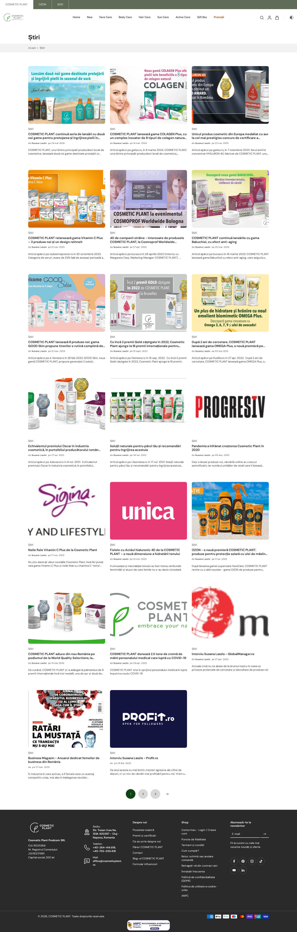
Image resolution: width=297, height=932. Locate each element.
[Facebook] (234, 861)
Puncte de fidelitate (194, 839)
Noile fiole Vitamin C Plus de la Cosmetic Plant (62, 550)
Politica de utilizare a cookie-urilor (199, 888)
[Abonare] (265, 834)
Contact (138, 853)
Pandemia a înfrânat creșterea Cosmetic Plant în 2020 (228, 448)
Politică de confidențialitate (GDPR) (198, 879)
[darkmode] (289, 17)
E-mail (236, 834)
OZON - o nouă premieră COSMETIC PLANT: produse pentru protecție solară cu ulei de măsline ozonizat (229, 552)
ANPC (185, 896)
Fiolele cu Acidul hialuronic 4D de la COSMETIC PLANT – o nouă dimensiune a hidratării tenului (145, 552)
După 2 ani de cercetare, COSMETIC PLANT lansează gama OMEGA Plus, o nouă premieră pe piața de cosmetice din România (227, 344)
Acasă (32, 48)
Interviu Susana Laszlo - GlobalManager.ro (223, 654)
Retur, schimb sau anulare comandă (197, 858)
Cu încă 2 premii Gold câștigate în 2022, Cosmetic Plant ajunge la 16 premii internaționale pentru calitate (147, 344)
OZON (42, 4)
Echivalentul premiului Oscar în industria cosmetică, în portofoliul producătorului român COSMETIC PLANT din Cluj (63, 448)
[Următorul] (167, 794)
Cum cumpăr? (190, 851)
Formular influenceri (145, 864)
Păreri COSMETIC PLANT (148, 847)
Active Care (183, 17)
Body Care (125, 17)
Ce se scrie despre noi (147, 841)
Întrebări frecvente (193, 871)
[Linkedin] (243, 870)
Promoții (219, 17)
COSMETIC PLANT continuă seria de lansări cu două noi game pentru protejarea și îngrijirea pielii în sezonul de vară (66, 136)
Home (76, 17)
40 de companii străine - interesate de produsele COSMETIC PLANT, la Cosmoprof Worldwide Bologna (147, 240)
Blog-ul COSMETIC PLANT (148, 858)
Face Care (105, 17)
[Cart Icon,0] (277, 17)
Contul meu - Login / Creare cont (199, 832)
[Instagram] (252, 861)
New (89, 17)
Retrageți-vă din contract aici (200, 866)
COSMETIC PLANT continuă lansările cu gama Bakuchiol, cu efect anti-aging (225, 240)
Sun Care (163, 17)
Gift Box (202, 17)
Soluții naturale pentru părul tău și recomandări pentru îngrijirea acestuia (145, 448)
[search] (262, 17)
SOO (60, 4)
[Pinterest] (243, 861)
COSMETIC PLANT (17, 4)
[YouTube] (234, 870)
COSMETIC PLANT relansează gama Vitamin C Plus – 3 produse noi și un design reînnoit (65, 240)
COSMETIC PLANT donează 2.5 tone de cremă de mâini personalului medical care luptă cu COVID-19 (148, 656)
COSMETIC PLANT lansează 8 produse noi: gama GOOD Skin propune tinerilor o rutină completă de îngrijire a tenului (65, 344)
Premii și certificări (144, 836)
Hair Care (145, 17)
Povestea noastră (143, 830)
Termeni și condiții (193, 845)
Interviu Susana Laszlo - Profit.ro (134, 758)
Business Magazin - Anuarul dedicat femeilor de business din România (64, 760)
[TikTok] (261, 861)
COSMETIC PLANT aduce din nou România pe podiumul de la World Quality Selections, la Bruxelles (61, 656)
